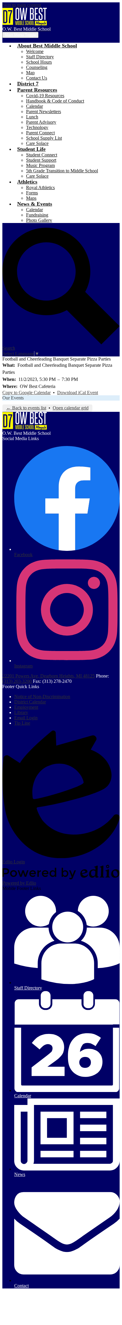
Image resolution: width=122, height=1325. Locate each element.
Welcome (35, 51)
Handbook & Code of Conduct (55, 100)
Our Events (13, 397)
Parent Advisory (41, 122)
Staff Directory (40, 56)
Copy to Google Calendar (26, 392)
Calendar (34, 106)
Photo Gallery (39, 220)
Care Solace (37, 143)
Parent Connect (40, 132)
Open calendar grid (71, 407)
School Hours (39, 62)
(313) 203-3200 (17, 681)
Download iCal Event (77, 392)
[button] (47, 46)
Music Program (40, 165)
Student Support (41, 160)
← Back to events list (26, 407)
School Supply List (44, 138)
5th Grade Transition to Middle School (62, 170)
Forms (32, 192)
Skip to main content (21, 4)
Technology (37, 127)
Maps (31, 198)
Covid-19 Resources (45, 95)
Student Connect (41, 154)
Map (30, 72)
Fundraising (37, 214)
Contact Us (36, 77)
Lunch (32, 116)
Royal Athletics (40, 187)
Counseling (36, 67)
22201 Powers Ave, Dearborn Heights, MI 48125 (48, 675)
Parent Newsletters (43, 111)
